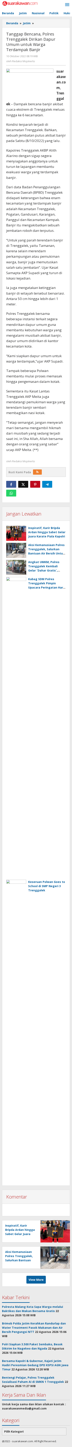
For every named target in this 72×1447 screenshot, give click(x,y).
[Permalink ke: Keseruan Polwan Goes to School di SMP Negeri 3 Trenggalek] (16, 1030)
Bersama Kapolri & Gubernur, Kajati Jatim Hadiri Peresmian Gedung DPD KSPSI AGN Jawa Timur (35, 1365)
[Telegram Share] (47, 484)
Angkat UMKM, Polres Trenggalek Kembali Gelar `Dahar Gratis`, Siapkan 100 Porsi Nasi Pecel (44, 570)
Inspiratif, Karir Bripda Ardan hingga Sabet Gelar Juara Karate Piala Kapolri (46, 532)
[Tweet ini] (23, 484)
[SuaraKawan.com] (20, 3)
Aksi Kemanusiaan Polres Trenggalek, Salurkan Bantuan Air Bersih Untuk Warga (19, 1260)
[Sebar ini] (11, 484)
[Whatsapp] (11, 493)
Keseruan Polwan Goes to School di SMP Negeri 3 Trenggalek (46, 886)
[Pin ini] (35, 484)
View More (36, 1280)
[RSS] (37, 472)
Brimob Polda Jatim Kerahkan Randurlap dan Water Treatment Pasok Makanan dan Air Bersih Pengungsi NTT (34, 1327)
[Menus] (67, 5)
